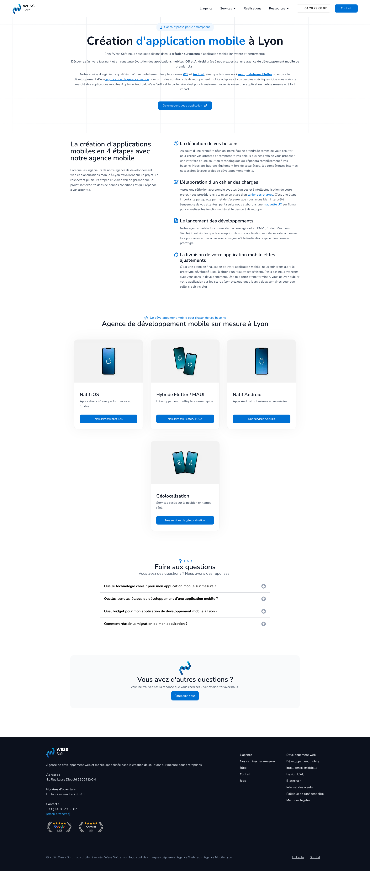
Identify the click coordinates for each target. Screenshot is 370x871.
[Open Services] (234, 8)
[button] (185, 27)
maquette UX (272, 204)
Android (198, 74)
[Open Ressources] (287, 8)
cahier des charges (260, 195)
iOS (185, 74)
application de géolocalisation (127, 79)
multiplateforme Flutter (255, 74)
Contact (346, 8)
